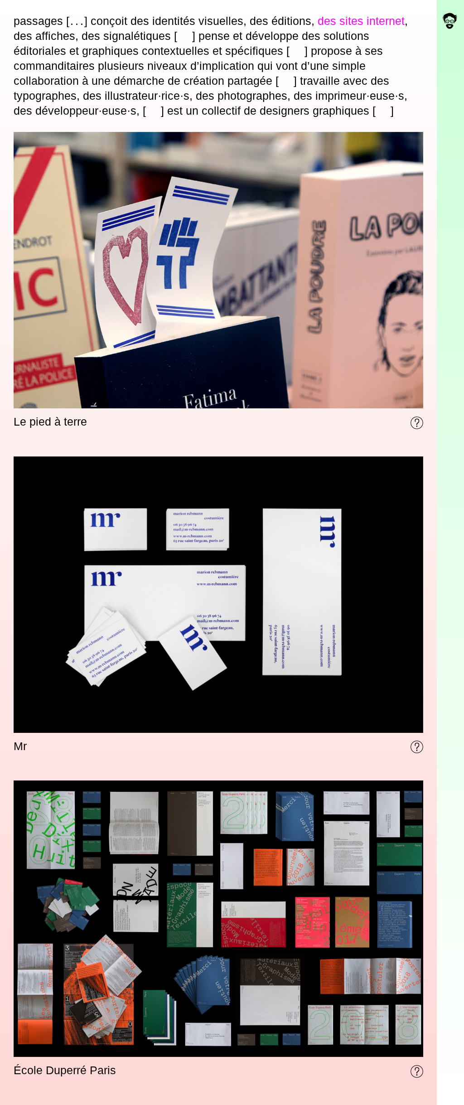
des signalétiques (126, 35)
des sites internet (361, 21)
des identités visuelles (186, 21)
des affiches (44, 35)
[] (76, 21)
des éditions (280, 21)
